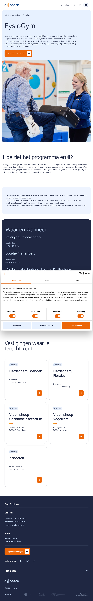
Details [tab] (46, 280)
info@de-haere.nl (17, 525)
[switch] (35, 316)
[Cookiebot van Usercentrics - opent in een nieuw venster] (80, 273)
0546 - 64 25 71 (19, 518)
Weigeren (17, 325)
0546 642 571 (76, 5)
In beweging (15, 15)
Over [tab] (77, 280)
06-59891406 (19, 522)
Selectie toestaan (46, 325)
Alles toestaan (76, 325)
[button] (85, 5)
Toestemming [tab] (16, 280)
